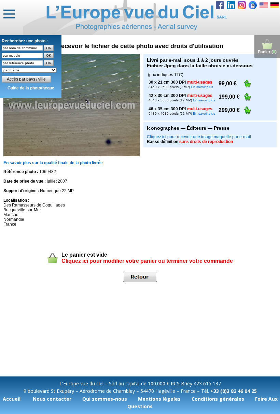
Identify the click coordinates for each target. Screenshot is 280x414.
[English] (264, 5)
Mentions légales (159, 399)
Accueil (11, 399)
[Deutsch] (274, 5)
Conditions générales (218, 399)
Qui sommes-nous (104, 399)
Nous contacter (52, 399)
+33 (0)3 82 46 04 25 (233, 391)
